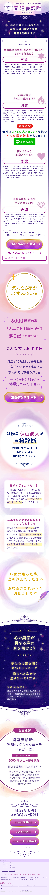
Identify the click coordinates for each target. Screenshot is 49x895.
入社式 (30, 886)
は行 (29, 44)
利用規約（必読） (20, 848)
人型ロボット (36, 886)
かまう (27, 886)
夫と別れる (15, 877)
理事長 (10, 879)
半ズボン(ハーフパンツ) (6, 886)
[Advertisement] (24, 85)
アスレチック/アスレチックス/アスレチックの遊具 (24, 879)
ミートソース (15, 886)
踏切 (24, 877)
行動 (26, 44)
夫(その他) (20, 877)
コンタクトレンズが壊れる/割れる (33, 877)
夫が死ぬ (3, 877)
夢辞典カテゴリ (22, 44)
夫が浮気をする (9, 877)
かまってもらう (22, 886)
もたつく (44, 877)
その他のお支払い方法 (24, 847)
